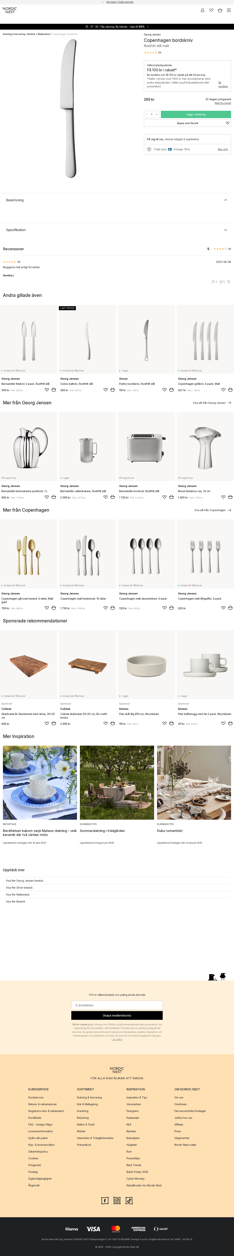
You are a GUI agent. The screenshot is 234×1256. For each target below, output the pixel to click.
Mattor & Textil (85, 1124)
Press (177, 1131)
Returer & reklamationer (42, 1104)
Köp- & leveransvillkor (41, 1144)
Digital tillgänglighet (40, 1178)
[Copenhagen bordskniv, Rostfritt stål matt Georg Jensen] (69, 108)
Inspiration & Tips (137, 1097)
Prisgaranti (34, 1164)
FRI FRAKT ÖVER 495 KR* (120, 2)
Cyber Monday (136, 1178)
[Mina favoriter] (211, 10)
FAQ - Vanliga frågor (40, 1124)
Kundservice (36, 1097)
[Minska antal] (146, 114)
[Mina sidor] (202, 10)
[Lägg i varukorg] (54, 389)
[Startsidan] (10, 10)
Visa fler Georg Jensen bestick (24, 880)
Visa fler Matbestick (18, 894)
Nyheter (131, 1131)
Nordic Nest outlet (185, 1144)
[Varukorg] (220, 10)
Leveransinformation (40, 1131)
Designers (133, 1110)
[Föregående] (6, 109)
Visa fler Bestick (15, 901)
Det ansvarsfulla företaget (190, 1110)
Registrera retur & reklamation (46, 1110)
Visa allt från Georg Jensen (209, 402)
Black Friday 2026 (137, 1171)
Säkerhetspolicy (38, 1151)
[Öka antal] (156, 114)
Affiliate (178, 1124)
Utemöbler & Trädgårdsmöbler (95, 1137)
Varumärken (134, 1104)
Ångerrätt (33, 1185)
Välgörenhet (181, 1137)
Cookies (33, 1158)
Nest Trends (134, 1164)
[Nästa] (133, 109)
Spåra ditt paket (38, 1137)
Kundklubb (34, 1117)
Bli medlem (223, 84)
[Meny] (228, 10)
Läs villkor (117, 1039)
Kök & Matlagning (87, 1104)
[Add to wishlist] (47, 389)
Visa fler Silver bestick (19, 887)
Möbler (81, 1131)
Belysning (83, 1117)
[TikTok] (129, 1200)
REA (129, 1124)
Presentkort (84, 1144)
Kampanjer (133, 1117)
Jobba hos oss (183, 1117)
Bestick (31, 34)
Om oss (178, 1097)
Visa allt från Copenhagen (210, 510)
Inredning (82, 1110)
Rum (129, 1151)
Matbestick (44, 34)
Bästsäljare (133, 1137)
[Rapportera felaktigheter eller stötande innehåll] (228, 282)
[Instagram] (117, 1200)
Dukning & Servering (14, 34)
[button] (152, 52)
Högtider (132, 1144)
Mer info (223, 149)
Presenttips (133, 1158)
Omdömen (180, 1104)
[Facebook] (105, 1200)
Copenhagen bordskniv (65, 34)
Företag (33, 1171)
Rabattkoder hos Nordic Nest (144, 1185)
